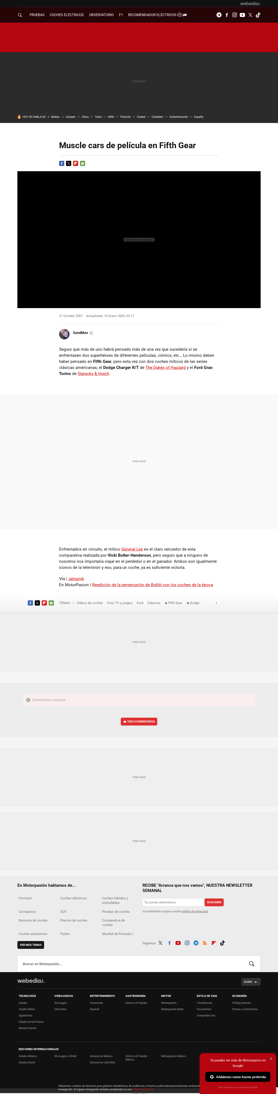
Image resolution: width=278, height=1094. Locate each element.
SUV (63, 912)
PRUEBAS (37, 15)
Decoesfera (204, 1009)
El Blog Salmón (241, 1002)
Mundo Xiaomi (27, 1028)
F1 (121, 15)
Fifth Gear (175, 603)
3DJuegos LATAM (65, 1056)
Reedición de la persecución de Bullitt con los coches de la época (152, 584)
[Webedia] (250, 3)
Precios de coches (73, 920)
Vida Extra (60, 1009)
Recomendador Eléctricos (152, 15)
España (198, 116)
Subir (248, 981)
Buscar (252, 964)
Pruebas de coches (116, 912)
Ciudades (157, 116)
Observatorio (101, 15)
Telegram (219, 15)
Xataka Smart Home (31, 1021)
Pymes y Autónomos (245, 1009)
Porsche (125, 116)
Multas (55, 116)
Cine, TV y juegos (119, 603)
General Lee (132, 549)
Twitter (250, 15)
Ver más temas (31, 944)
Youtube (242, 15)
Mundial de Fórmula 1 (117, 934)
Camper (70, 116)
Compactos (27, 912)
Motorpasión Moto (172, 1009)
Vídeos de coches (90, 603)
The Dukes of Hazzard (166, 367)
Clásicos (153, 603)
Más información (143, 1089)
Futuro (65, 934)
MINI (111, 116)
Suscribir (214, 902)
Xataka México (28, 1056)
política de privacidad (195, 911)
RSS (204, 942)
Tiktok (258, 15)
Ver (141, 721)
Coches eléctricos (73, 898)
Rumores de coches (33, 920)
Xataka (23, 1002)
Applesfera (25, 1015)
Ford (140, 603)
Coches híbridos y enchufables (115, 900)
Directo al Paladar (136, 1002)
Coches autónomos (33, 934)
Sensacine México (101, 1056)
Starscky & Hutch (93, 373)
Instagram (234, 15)
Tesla (98, 116)
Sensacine (96, 1002)
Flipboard (75, 163)
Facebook (226, 15)
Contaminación (178, 116)
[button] (83, 333)
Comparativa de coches (113, 922)
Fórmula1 (25, 898)
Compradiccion (206, 1015)
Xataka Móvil (27, 1009)
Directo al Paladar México (136, 1057)
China (85, 116)
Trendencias (204, 1002)
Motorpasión (169, 1002)
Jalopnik (76, 578)
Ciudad (141, 116)
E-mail (82, 163)
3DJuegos (60, 1002)
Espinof (94, 1009)
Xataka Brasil (27, 1062)
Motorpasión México (173, 1056)
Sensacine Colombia (102, 1062)
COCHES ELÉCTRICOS (67, 15)
